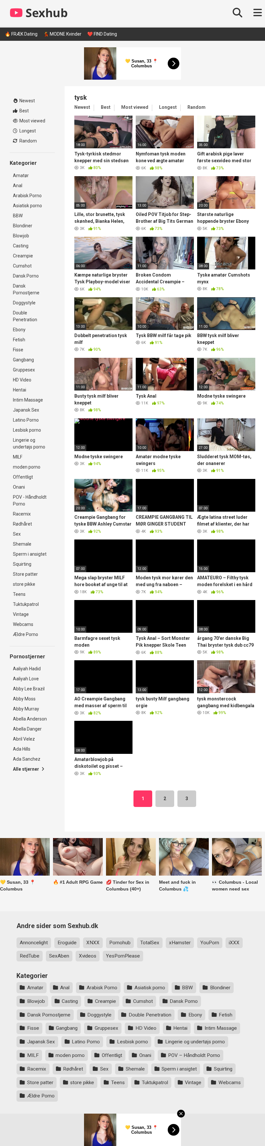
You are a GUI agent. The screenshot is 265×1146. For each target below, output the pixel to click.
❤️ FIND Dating (102, 34)
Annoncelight (34, 943)
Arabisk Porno (27, 195)
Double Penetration (25, 316)
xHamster (180, 943)
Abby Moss (24, 698)
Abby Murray (26, 708)
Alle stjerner (26, 769)
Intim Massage (28, 400)
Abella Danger (27, 729)
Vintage (21, 614)
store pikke (24, 584)
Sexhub (45, 13)
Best (23, 110)
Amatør (21, 175)
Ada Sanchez (26, 759)
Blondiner (22, 225)
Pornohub (120, 943)
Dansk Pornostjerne (26, 289)
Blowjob (21, 235)
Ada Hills (21, 749)
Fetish (19, 339)
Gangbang (23, 359)
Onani (19, 487)
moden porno (26, 467)
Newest (26, 100)
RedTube (29, 956)
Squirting (22, 564)
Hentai (19, 389)
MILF (17, 457)
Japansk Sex (26, 410)
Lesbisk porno (27, 430)
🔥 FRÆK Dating (21, 34)
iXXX (234, 943)
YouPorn (209, 943)
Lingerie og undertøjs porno (29, 443)
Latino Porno (26, 420)
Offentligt (23, 477)
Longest (27, 130)
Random (27, 140)
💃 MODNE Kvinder (62, 34)
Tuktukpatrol (26, 604)
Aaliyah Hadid (27, 668)
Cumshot (22, 265)
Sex (17, 534)
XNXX (93, 943)
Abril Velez (24, 739)
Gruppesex (24, 369)
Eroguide (67, 943)
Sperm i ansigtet (30, 554)
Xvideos (87, 956)
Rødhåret (22, 524)
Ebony (19, 329)
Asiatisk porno (27, 205)
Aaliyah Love (26, 678)
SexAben (59, 956)
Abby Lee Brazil (29, 688)
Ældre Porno (25, 634)
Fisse (18, 349)
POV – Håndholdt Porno (194, 1055)
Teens (19, 594)
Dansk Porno (26, 275)
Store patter (25, 574)
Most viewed (31, 120)
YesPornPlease (123, 956)
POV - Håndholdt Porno (30, 500)
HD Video (22, 379)
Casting (20, 245)
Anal (17, 185)
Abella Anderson (30, 718)
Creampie (23, 255)
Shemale (22, 544)
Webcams (23, 624)
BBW (18, 215)
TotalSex (149, 943)
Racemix (22, 513)
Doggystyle (24, 302)
